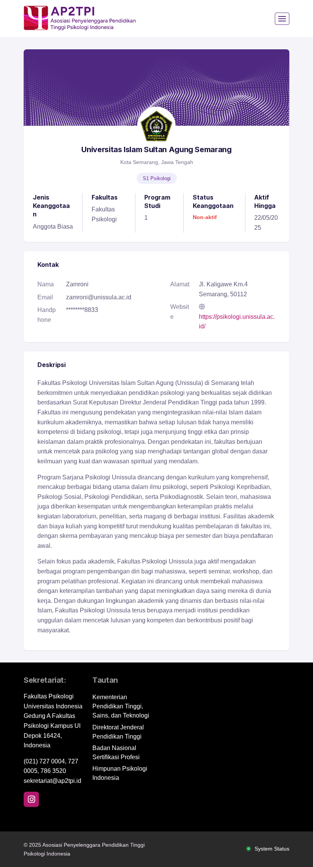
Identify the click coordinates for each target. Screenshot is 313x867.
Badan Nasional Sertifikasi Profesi (116, 752)
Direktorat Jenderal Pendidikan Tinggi (118, 732)
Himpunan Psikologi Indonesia (119, 773)
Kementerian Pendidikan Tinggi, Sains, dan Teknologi (120, 706)
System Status (272, 849)
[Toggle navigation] (282, 19)
